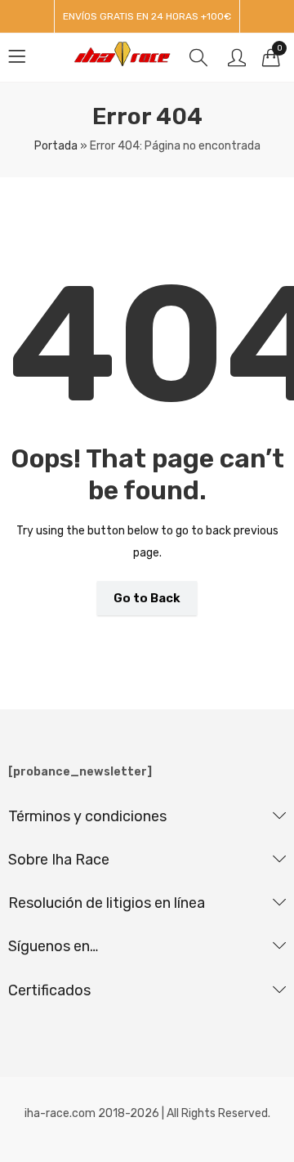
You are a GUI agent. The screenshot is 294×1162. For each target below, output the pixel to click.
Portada (56, 146)
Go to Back (147, 598)
